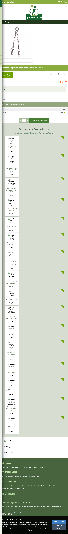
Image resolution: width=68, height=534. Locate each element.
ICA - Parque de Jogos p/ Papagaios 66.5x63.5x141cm (11, 263)
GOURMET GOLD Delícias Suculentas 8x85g (11, 354)
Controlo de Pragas (19, 488)
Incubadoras (44, 486)
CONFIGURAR (59, 525)
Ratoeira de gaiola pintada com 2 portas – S (12, 408)
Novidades (30, 498)
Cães (8, 486)
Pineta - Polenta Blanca (12, 299)
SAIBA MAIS (59, 528)
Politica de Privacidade (21, 476)
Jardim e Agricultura (7, 488)
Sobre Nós (5, 467)
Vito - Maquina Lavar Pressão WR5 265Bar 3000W (11, 170)
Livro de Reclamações (7, 476)
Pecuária (24, 486)
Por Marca (16, 498)
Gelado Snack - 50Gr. (11, 226)
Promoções (23, 498)
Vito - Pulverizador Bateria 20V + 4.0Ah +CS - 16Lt (11, 190)
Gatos (12, 486)
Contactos (24, 467)
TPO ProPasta (11, 334)
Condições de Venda (34, 476)
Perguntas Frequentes (14, 467)
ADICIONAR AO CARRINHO (39, 120)
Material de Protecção (33, 486)
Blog (30, 467)
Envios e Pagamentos (38, 467)
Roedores (18, 486)
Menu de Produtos (6, 498)
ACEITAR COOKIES (59, 521)
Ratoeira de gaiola (11, 372)
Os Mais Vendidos (39, 498)
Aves (3, 486)
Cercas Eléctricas (53, 486)
